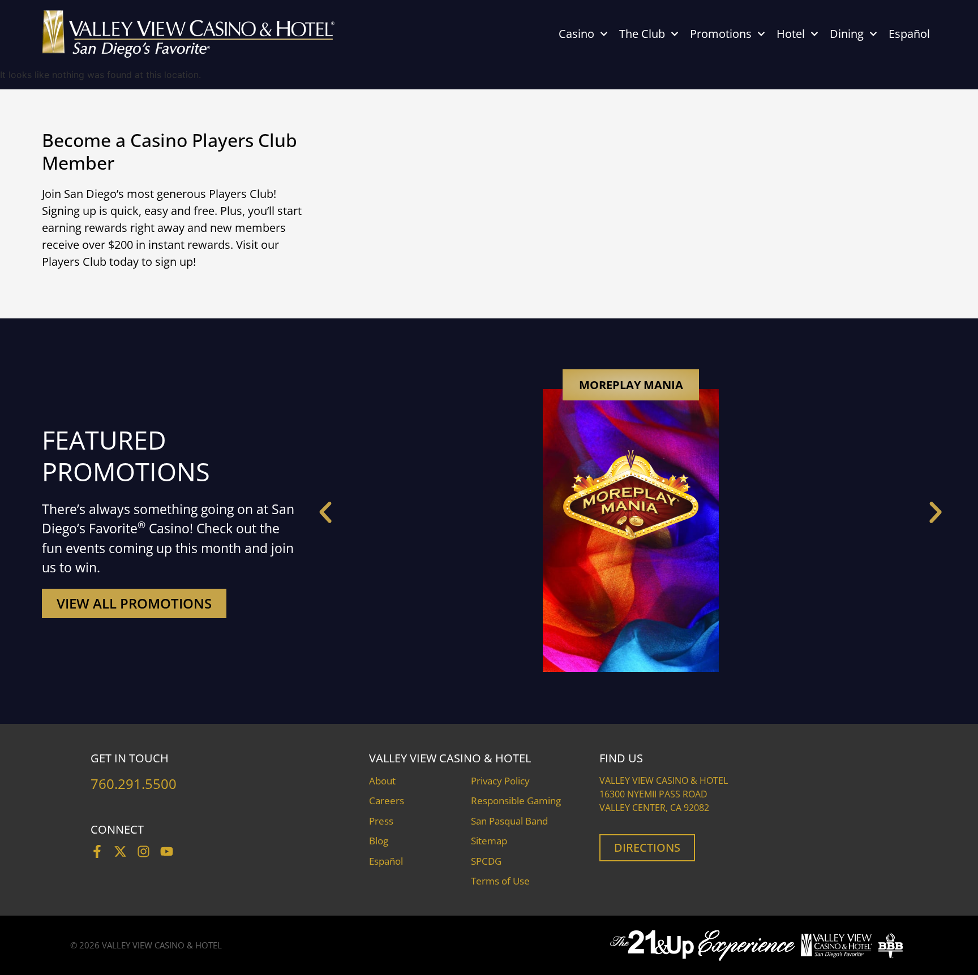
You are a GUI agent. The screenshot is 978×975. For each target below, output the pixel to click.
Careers (386, 800)
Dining (847, 33)
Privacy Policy (500, 780)
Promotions (721, 33)
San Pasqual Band (509, 820)
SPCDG (486, 861)
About (382, 780)
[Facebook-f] (97, 851)
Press (381, 820)
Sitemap (489, 840)
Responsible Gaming (516, 800)
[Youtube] (166, 851)
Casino (576, 33)
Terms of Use (500, 880)
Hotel (791, 33)
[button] (325, 512)
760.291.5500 (134, 783)
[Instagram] (143, 851)
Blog (378, 840)
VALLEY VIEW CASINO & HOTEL (162, 945)
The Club (642, 33)
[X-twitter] (120, 851)
